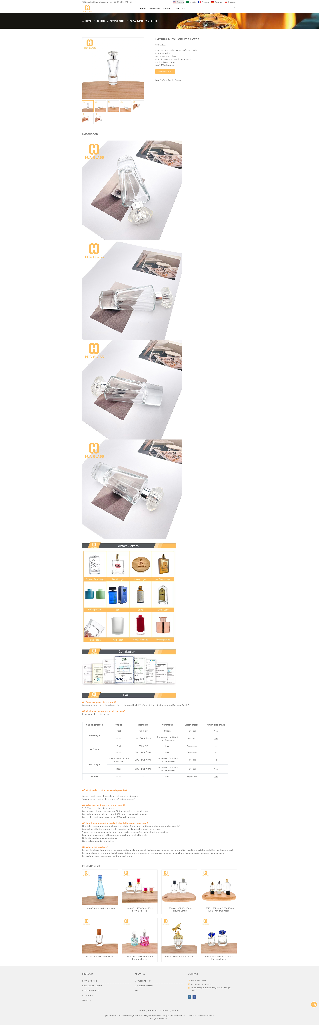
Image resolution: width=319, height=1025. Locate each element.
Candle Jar (87, 995)
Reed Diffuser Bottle (92, 985)
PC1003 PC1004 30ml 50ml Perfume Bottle (140, 909)
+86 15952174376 (120, 2)
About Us (178, 8)
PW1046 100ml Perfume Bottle (100, 908)
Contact (167, 8)
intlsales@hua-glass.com (96, 2)
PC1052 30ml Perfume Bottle (100, 956)
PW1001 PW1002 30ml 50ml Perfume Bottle (140, 957)
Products (153, 8)
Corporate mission (144, 985)
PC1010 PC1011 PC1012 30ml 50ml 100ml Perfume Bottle (219, 909)
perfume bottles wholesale (201, 1015)
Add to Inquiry (165, 72)
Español (218, 2)
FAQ (137, 990)
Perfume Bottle (117, 20)
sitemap (176, 1010)
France (205, 2)
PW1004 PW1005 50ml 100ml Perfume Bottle (219, 957)
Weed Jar (87, 1000)
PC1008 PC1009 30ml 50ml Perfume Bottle (179, 909)
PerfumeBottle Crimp (170, 80)
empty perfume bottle (174, 1015)
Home (143, 8)
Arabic (193, 2)
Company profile (143, 980)
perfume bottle (113, 1015)
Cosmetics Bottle (90, 990)
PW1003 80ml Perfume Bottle (179, 956)
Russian (232, 2)
